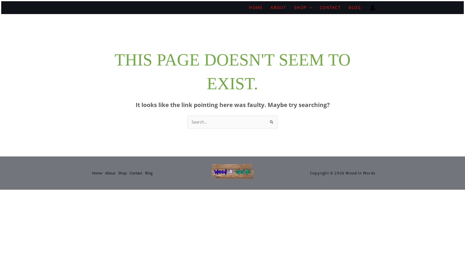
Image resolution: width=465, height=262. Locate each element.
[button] (309, 7)
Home (256, 7)
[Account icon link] (372, 7)
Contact (330, 7)
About (279, 7)
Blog (355, 7)
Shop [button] (300, 7)
